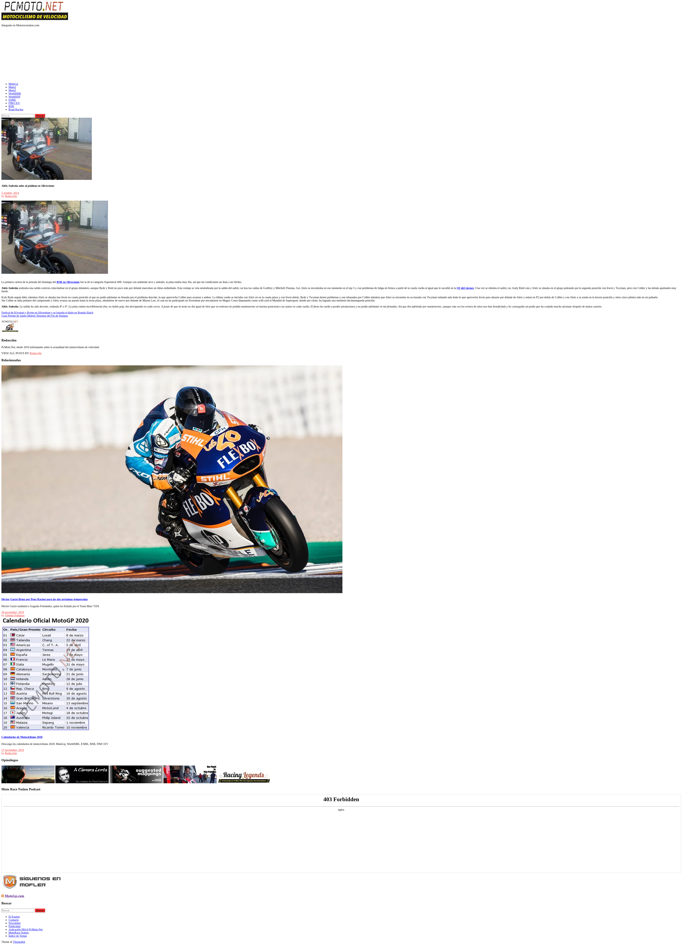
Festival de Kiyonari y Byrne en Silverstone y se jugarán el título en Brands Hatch (47, 312)
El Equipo (14, 916)
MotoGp (13, 83)
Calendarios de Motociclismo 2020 (21, 737)
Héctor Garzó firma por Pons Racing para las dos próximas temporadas (44, 599)
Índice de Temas (18, 935)
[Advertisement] (341, 55)
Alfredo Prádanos (15, 615)
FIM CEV (14, 103)
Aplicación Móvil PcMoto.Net (26, 929)
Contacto (14, 919)
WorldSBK (15, 93)
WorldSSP (14, 96)
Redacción (11, 196)
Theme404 (19, 941)
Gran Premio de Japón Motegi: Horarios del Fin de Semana (34, 315)
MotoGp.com (14, 896)
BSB (11, 106)
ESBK (12, 99)
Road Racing (16, 109)
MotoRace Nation (19, 932)
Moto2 (12, 87)
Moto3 (12, 90)
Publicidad (14, 926)
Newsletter (15, 923)
